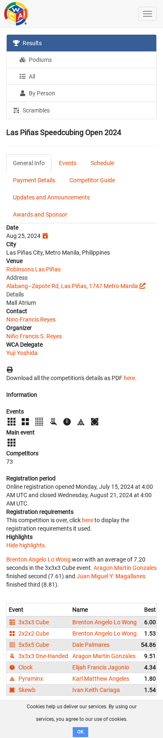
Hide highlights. (26, 545)
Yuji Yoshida (22, 353)
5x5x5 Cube (33, 644)
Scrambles (35, 110)
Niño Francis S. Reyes (34, 336)
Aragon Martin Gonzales (125, 567)
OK (80, 732)
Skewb (26, 690)
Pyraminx (30, 678)
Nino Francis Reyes (31, 319)
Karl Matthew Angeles (100, 678)
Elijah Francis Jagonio (100, 667)
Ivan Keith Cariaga (96, 690)
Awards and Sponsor (40, 214)
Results (31, 43)
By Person (41, 93)
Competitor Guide (92, 180)
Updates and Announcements (51, 197)
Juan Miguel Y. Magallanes (110, 576)
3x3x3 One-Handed (42, 656)
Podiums (40, 59)
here (129, 378)
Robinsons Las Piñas (33, 269)
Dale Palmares (91, 644)
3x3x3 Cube (33, 622)
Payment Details (34, 180)
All (31, 76)
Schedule (102, 163)
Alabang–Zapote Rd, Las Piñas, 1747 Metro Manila (72, 286)
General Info (29, 163)
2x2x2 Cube (33, 633)
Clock (25, 667)
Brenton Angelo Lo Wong (38, 559)
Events (67, 163)
